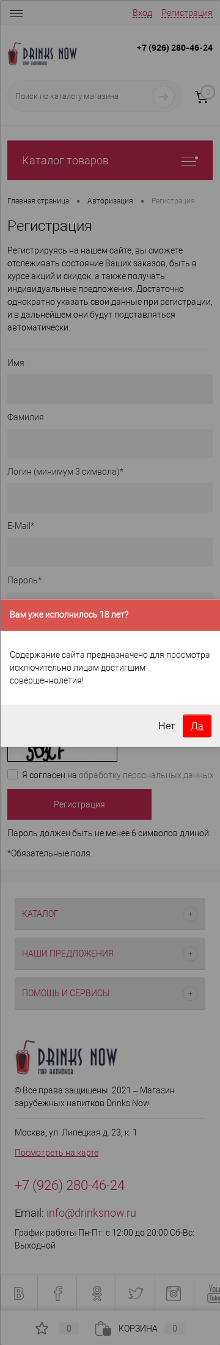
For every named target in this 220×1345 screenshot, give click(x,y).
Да (197, 725)
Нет (166, 725)
